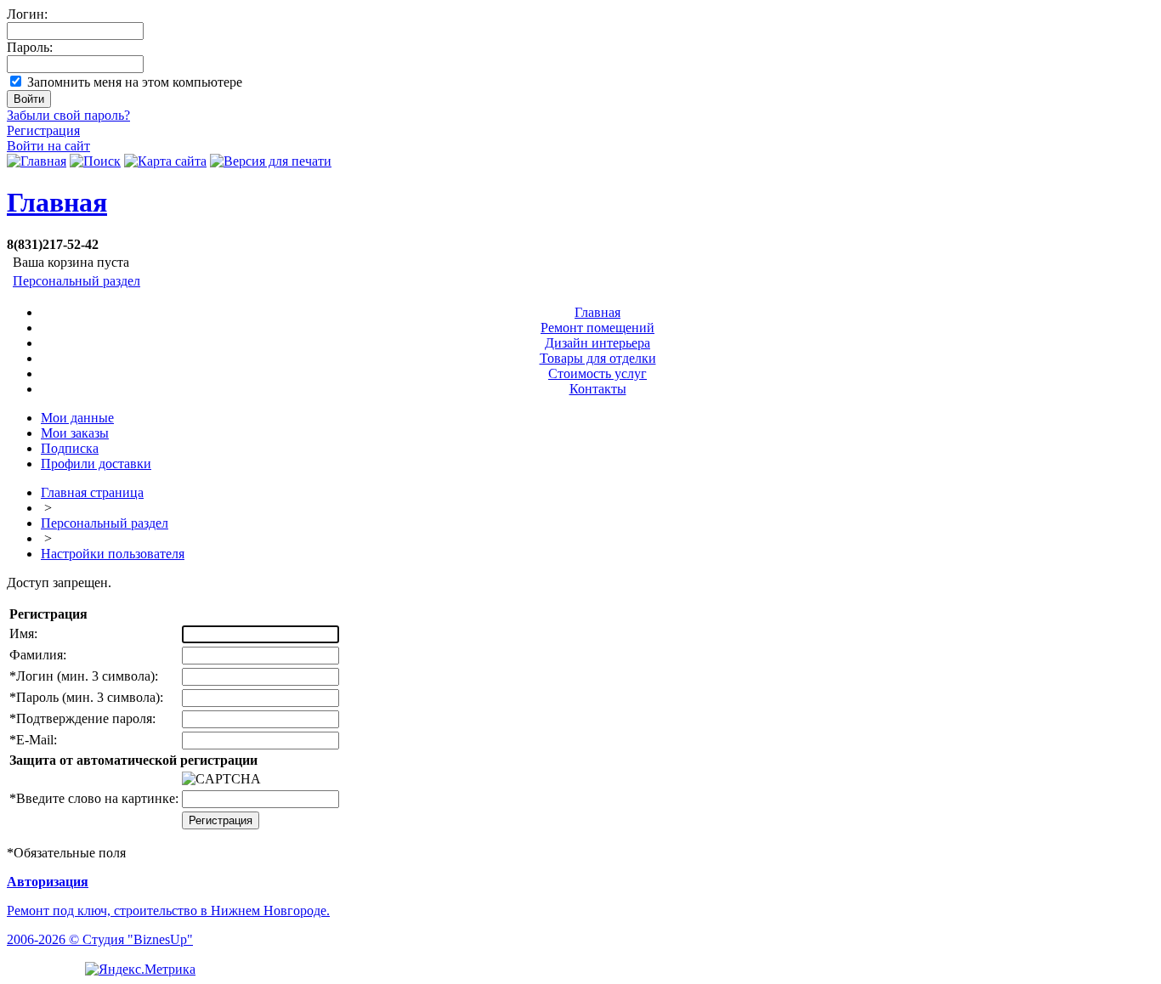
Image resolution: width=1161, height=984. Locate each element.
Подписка (70, 448)
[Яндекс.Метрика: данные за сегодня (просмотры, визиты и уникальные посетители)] (140, 969)
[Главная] (36, 161)
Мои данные (77, 417)
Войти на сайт (48, 146)
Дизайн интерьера (597, 343)
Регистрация (43, 130)
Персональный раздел (76, 281)
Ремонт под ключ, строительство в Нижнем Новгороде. (168, 910)
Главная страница (92, 492)
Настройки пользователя (112, 553)
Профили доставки (96, 463)
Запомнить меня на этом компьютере (134, 82)
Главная (57, 202)
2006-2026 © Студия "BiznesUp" (100, 939)
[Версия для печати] (270, 161)
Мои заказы (75, 433)
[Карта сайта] (165, 161)
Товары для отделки (598, 358)
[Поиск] (95, 161)
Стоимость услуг (597, 373)
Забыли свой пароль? (68, 115)
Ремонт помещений (597, 327)
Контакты (597, 389)
